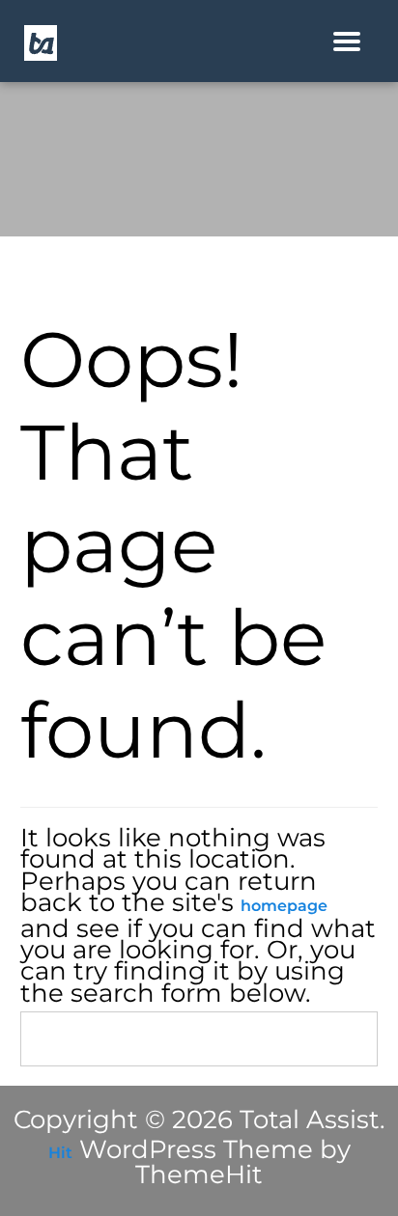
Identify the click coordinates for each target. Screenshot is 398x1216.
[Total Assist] (40, 42)
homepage (284, 906)
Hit (60, 1153)
